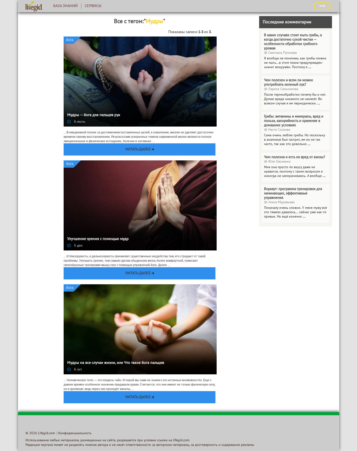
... (309, 144)
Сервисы (93, 6)
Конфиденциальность (75, 433)
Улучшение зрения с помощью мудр (98, 239)
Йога (70, 40)
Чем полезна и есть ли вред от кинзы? (294, 157)
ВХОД (322, 6)
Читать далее (138, 149)
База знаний (65, 6)
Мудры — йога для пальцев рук (93, 115)
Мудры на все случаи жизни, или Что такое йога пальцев (115, 363)
